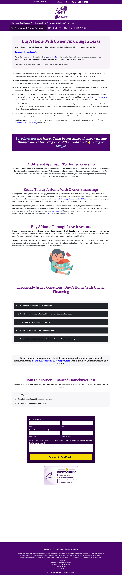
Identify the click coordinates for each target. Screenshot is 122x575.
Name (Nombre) (35, 419)
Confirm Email (66, 436)
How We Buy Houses (20, 23)
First (30, 426)
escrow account (57, 211)
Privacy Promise (58, 549)
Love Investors (52, 57)
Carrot (73, 572)
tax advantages (53, 104)
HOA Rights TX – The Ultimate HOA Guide (67, 28)
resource (50, 213)
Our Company (59, 2)
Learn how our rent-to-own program (51, 360)
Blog (67, 2)
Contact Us (47, 549)
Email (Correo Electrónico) (39, 430)
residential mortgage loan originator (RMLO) (70, 199)
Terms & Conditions (71, 549)
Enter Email (32, 436)
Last (63, 426)
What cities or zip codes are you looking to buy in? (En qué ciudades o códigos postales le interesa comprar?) (60, 441)
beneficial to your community (26, 123)
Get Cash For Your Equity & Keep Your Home (55, 23)
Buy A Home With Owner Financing (27, 28)
